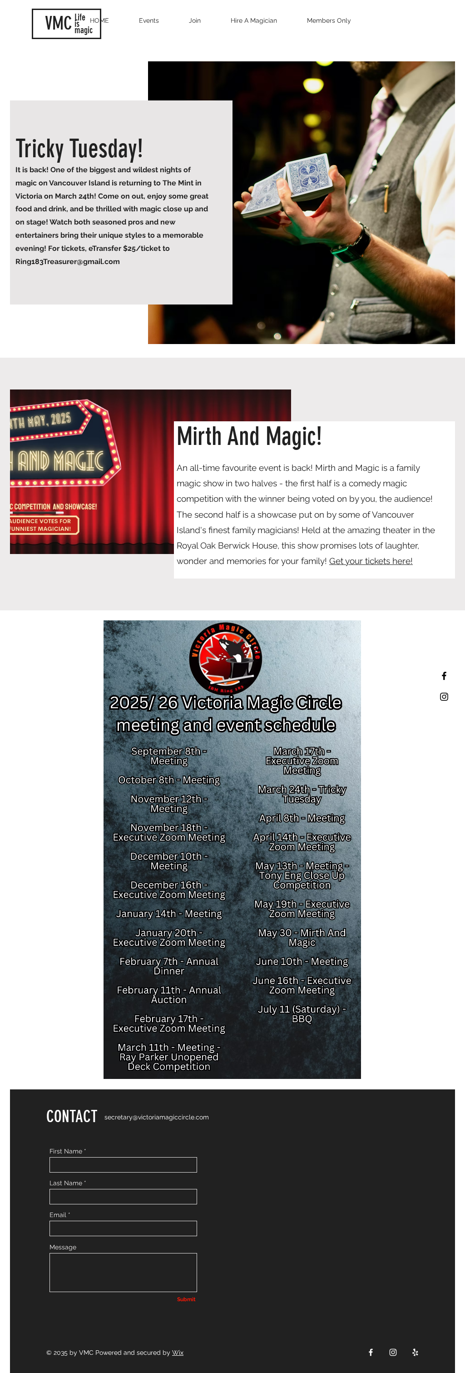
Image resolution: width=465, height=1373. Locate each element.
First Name (65, 1151)
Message (62, 1247)
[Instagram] (393, 1352)
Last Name (65, 1183)
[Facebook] (371, 1352)
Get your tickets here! (371, 561)
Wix (177, 1352)
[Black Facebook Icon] (444, 675)
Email (57, 1215)
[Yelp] (415, 1352)
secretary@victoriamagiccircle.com (156, 1117)
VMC (58, 23)
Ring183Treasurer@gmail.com (67, 261)
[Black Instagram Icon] (444, 696)
